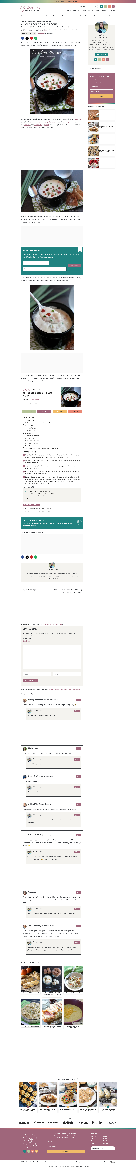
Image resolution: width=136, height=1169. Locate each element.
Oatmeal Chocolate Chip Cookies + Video (106, 151)
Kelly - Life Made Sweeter (38, 835)
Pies (92, 1141)
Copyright (63, 1161)
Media (51, 1161)
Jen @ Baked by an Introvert (39, 926)
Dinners (95, 11)
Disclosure (57, 1161)
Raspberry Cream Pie (105, 163)
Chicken (33, 21)
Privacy (69, 1161)
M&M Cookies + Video (105, 139)
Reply (78, 700)
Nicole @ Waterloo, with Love (40, 776)
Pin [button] (44, 411)
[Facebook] (101, 6)
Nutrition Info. (30, 505)
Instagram (26, 525)
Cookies (72, 16)
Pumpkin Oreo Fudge (28, 588)
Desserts (86, 11)
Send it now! (74, 265)
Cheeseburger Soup (73, 993)
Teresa (31, 892)
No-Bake (106, 1143)
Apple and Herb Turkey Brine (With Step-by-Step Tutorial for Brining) (68, 590)
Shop (113, 11)
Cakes (23, 16)
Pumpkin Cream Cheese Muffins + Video (28, 1110)
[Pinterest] (109, 6)
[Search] (112, 68)
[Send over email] (35, 38)
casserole (38, 125)
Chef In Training (39, 532)
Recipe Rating (28, 639)
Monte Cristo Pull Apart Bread (52, 1027)
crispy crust (68, 122)
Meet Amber (101, 55)
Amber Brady (26, 26)
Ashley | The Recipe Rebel (38, 804)
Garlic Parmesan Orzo (31, 1026)
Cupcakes (112, 16)
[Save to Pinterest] (31, 38)
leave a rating (36, 523)
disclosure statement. (29, 635)
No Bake (45, 16)
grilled (46, 125)
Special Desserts (99, 16)
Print (29, 411)
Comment (27, 647)
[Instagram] (105, 6)
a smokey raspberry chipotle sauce (43, 122)
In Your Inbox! (67, 1)
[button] (34, 33)
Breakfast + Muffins (58, 16)
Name (26, 674)
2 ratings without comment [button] (52, 624)
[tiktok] (113, 6)
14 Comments (64, 26)
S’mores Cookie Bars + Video (106, 127)
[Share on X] (27, 38)
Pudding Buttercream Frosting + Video (107, 1110)
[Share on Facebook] (22, 38)
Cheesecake (33, 16)
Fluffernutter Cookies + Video (88, 1110)
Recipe (25, 33)
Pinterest (67, 523)
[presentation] (93, 115)
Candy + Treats (84, 16)
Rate (60, 411)
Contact (47, 1161)
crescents (77, 119)
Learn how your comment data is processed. (65, 690)
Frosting (105, 1141)
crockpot (27, 125)
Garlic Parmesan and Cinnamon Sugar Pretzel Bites (52, 994)
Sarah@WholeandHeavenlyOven (41, 700)
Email (56, 674)
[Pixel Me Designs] (112, 1162)
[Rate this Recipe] (31, 33)
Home (69, 11)
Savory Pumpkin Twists (30, 993)
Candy (93, 1143)
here (45, 30)
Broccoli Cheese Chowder (73, 1027)
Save (76, 411)
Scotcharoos (103, 115)
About (42, 1161)
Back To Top (75, 1161)
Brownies (106, 1138)
